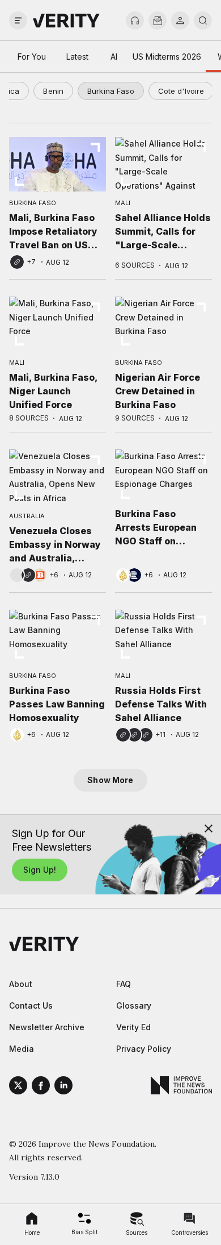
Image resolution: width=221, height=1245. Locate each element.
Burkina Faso (110, 90)
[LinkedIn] (63, 1087)
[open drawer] (18, 20)
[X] (18, 1087)
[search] (203, 20)
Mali (122, 203)
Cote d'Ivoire (181, 90)
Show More (110, 780)
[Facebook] (41, 1087)
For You (32, 56)
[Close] (208, 828)
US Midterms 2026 (167, 56)
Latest (77, 56)
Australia (27, 516)
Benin (53, 90)
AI (113, 56)
